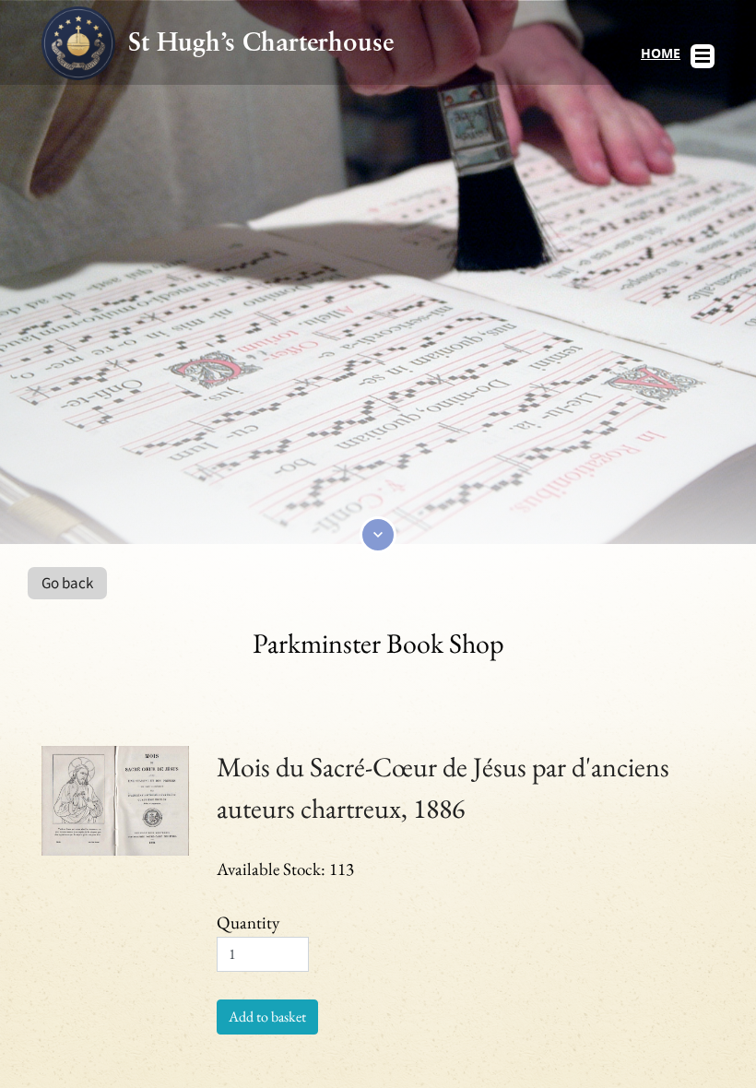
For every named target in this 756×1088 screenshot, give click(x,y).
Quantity (248, 922)
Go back (67, 583)
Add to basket (267, 1016)
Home (660, 53)
